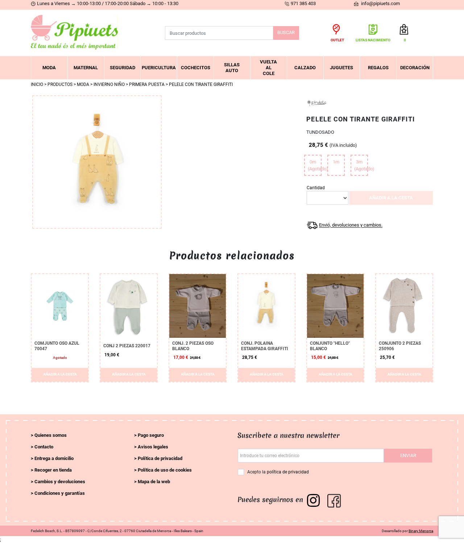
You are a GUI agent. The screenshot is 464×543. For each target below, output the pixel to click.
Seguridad (122, 67)
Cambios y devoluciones (59, 481)
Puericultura (159, 67)
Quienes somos (50, 435)
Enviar (408, 455)
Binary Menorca (421, 531)
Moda (49, 67)
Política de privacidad (160, 458)
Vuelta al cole (268, 67)
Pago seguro (151, 435)
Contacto (43, 446)
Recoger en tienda (53, 470)
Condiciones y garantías (59, 493)
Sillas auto (232, 67)
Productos (59, 84)
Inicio (37, 84)
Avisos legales (153, 446)
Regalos (378, 67)
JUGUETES (341, 67)
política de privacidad (288, 471)
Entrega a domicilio (54, 458)
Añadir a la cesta (391, 197)
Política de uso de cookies (165, 470)
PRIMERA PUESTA (147, 84)
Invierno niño (109, 84)
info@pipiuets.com (380, 3)
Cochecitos (195, 67)
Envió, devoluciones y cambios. (350, 225)
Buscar (286, 32)
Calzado (305, 67)
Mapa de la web (154, 481)
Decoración (415, 67)
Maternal (86, 67)
